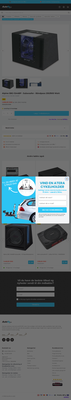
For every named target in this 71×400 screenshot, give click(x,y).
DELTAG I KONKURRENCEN (52, 210)
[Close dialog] (67, 179)
